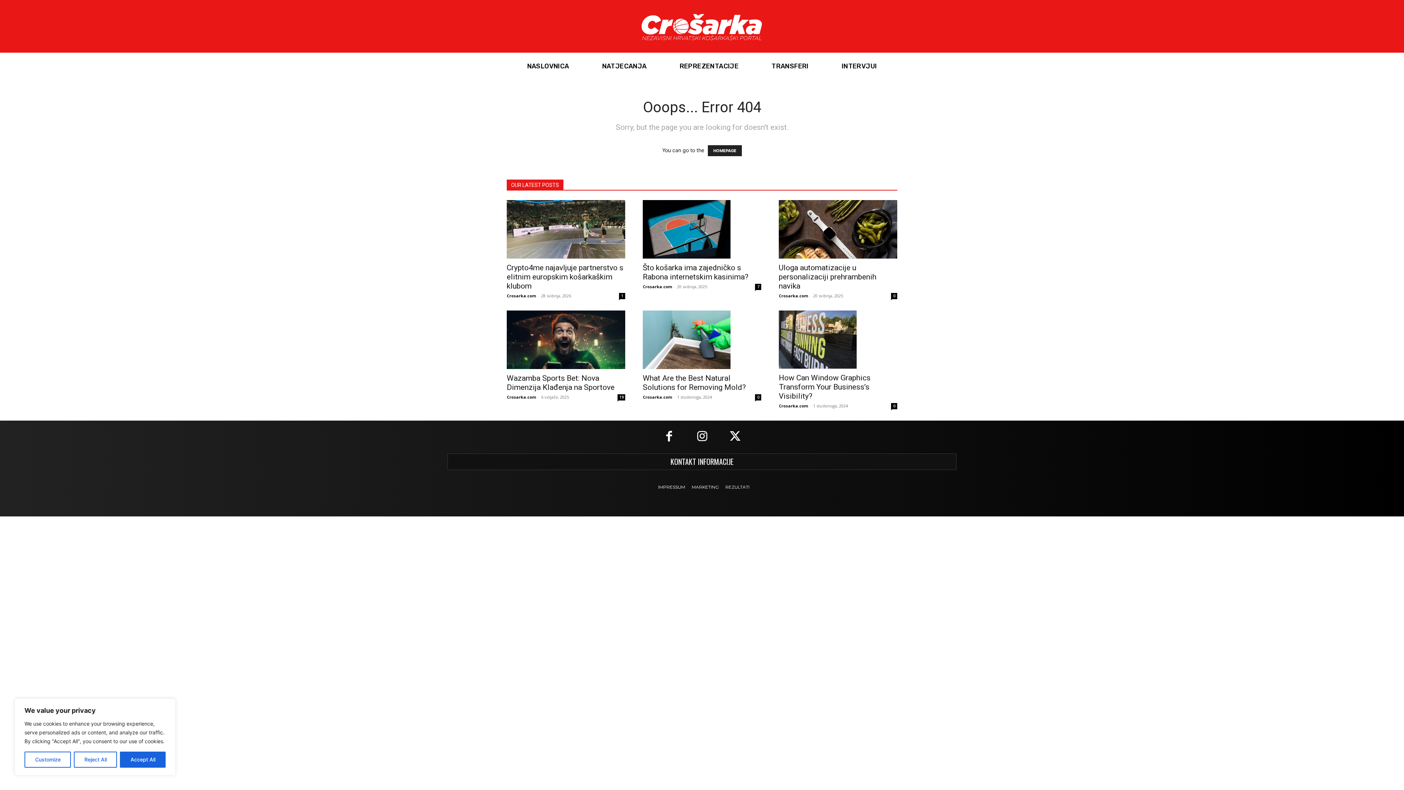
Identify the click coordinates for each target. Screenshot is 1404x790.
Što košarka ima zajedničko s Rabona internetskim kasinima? (695, 272)
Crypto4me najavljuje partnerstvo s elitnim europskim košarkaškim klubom (565, 276)
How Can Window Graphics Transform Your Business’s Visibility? (825, 386)
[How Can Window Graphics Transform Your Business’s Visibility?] (838, 340)
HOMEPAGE (724, 150)
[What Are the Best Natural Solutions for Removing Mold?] (702, 340)
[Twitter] (735, 437)
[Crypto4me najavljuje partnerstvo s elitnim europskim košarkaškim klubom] (566, 229)
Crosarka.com (521, 295)
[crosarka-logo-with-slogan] (702, 26)
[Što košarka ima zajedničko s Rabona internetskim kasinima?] (702, 229)
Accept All (143, 759)
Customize (48, 759)
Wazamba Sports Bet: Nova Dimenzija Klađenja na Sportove (561, 383)
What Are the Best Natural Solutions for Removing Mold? (694, 383)
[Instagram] (702, 437)
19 (621, 397)
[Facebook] (669, 437)
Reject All (95, 759)
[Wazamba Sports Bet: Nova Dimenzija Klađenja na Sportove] (566, 340)
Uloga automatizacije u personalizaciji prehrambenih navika (827, 276)
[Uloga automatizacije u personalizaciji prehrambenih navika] (838, 229)
